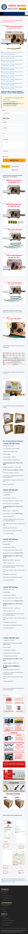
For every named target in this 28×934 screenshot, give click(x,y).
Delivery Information (7, 896)
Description (5, 166)
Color (3, 110)
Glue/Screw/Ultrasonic (7, 922)
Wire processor (5, 918)
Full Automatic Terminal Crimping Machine (17, 930)
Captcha (6, 151)
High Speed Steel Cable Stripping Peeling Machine (12, 880)
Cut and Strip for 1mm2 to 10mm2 (13, 881)
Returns (4, 909)
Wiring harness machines (8, 920)
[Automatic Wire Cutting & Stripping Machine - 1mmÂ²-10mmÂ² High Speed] (13, 53)
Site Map (4, 911)
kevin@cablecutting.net (10, 103)
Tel (3, 133)
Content (6, 139)
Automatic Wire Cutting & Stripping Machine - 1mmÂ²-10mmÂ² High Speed (12, 21)
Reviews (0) (15, 170)
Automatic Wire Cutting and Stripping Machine (14, 879)
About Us (4, 893)
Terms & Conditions (7, 900)
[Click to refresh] (5, 156)
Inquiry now (14, 160)
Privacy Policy (5, 898)
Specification (15, 166)
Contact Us (4, 907)
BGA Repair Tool (6, 925)
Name (5, 122)
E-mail (5, 128)
